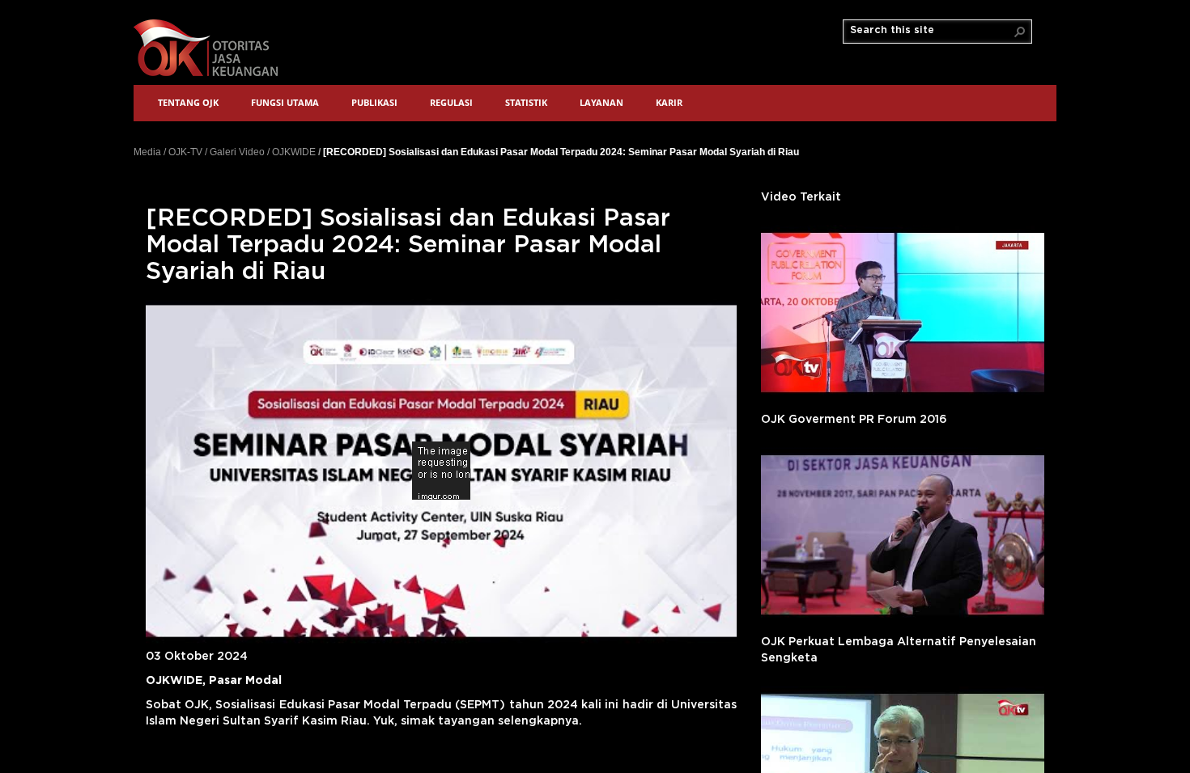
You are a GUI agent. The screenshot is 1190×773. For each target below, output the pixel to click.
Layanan (601, 102)
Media (147, 152)
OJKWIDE (294, 152)
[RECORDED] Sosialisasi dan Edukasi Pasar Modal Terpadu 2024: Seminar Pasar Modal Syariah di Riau (561, 151)
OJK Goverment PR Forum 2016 (854, 419)
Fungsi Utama (285, 102)
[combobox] (931, 30)
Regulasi (451, 102)
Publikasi (374, 102)
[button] (1020, 31)
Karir (669, 102)
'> (902, 312)
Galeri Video (237, 152)
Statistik (526, 102)
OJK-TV (185, 152)
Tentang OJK (188, 102)
